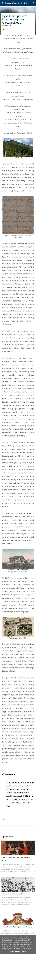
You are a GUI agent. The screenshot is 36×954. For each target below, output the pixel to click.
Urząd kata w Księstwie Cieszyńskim (12, 894)
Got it (24, 952)
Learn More (15, 952)
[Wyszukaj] (33, 3)
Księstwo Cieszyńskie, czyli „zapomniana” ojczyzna (16, 927)
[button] (3, 29)
